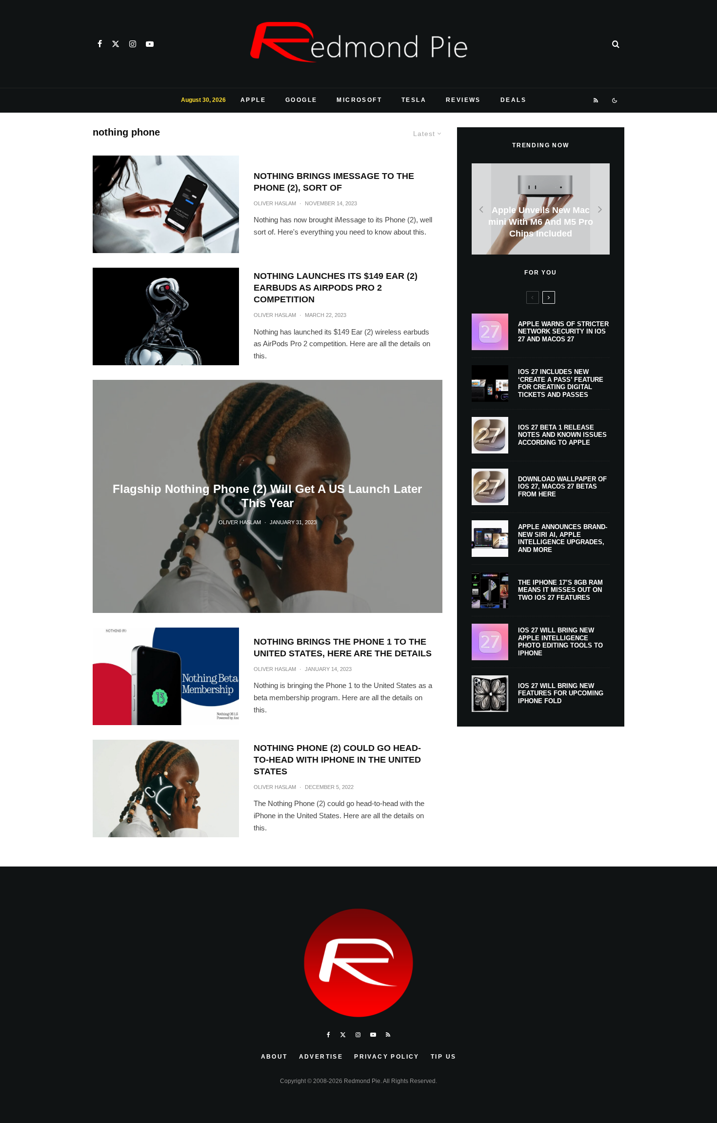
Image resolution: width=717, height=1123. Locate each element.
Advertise (321, 1056)
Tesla (413, 100)
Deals (513, 100)
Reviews (463, 100)
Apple (253, 100)
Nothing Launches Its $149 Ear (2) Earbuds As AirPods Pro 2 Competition (336, 287)
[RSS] (596, 100)
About (274, 1056)
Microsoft (359, 100)
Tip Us (443, 1056)
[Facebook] (100, 44)
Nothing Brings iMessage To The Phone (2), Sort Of (334, 182)
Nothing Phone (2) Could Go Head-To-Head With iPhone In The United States (337, 759)
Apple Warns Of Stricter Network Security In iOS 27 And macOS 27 (563, 331)
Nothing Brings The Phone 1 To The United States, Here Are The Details (343, 647)
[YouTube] (150, 44)
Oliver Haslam (275, 203)
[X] (115, 44)
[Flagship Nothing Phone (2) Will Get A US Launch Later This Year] (267, 496)
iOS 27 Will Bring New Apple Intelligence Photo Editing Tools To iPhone (560, 642)
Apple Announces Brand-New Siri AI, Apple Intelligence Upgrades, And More (562, 538)
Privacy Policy (386, 1056)
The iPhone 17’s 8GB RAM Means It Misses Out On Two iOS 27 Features (560, 590)
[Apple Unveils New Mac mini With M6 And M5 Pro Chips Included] (541, 209)
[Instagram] (132, 44)
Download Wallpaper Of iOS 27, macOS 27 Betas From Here (562, 486)
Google (301, 100)
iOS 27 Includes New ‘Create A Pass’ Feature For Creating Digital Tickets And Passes (560, 383)
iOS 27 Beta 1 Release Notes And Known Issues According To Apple (562, 435)
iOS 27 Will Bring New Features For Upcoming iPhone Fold (560, 693)
